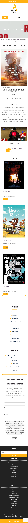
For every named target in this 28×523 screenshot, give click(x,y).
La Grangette (15, 335)
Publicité (14, 474)
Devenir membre (14, 482)
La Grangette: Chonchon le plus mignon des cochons (15, 356)
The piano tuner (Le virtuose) (15, 367)
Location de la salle (14, 468)
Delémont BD (15, 318)
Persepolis (6, 287)
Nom (6, 401)
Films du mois (15, 331)
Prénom (6, 407)
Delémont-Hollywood (15, 322)
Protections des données (14, 478)
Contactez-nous (14, 476)
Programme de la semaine (14, 462)
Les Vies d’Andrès (8, 192)
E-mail (6, 414)
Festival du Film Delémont (15, 325)
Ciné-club (15, 315)
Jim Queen (15, 363)
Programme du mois (15, 341)
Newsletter (14, 472)
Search (14, 456)
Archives (17, 143)
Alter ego (15, 370)
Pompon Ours (7, 240)
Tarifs (14, 470)
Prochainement (15, 338)
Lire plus (5, 199)
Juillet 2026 (15, 360)
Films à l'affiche (15, 328)
